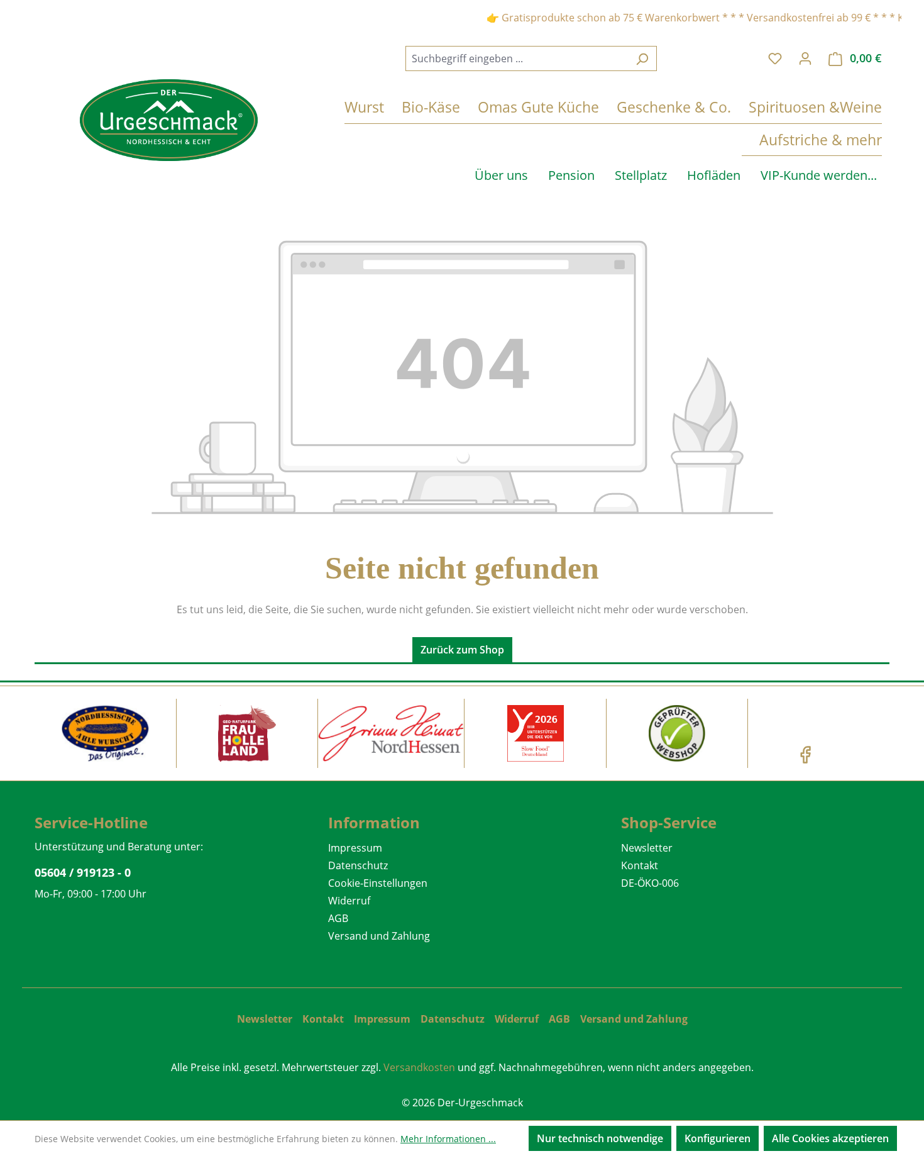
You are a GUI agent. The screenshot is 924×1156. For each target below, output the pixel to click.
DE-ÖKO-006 (650, 883)
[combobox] (516, 58)
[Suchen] (642, 58)
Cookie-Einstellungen (377, 883)
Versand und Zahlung (379, 936)
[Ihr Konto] (805, 57)
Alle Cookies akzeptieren (830, 1138)
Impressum (355, 848)
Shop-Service (669, 822)
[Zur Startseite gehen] (169, 120)
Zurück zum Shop (462, 650)
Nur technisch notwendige (600, 1138)
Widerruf (349, 901)
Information (374, 822)
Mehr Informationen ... (448, 1139)
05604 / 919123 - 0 (83, 872)
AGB (338, 918)
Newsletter (647, 848)
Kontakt (639, 865)
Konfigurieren (718, 1138)
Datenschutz (358, 865)
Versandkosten (419, 1067)
